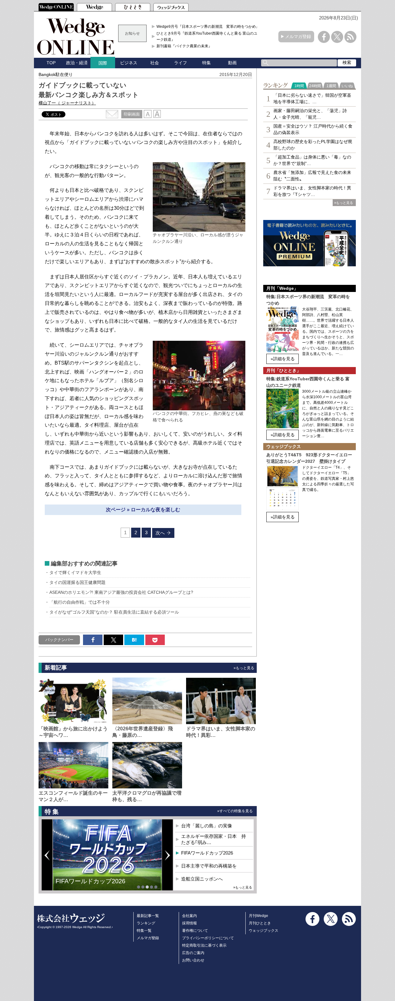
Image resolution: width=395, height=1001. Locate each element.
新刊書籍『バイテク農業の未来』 (184, 46)
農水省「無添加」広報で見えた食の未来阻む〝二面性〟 (312, 175)
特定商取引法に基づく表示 (204, 945)
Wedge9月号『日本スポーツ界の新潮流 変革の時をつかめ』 (208, 26)
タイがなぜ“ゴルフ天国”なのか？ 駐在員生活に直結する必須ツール (114, 612)
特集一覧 (144, 930)
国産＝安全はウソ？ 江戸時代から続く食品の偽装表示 (312, 129)
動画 (232, 62)
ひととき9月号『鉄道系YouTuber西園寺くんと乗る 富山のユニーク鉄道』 (208, 36)
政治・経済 (77, 62)
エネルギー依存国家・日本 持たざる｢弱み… (213, 839)
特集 (206, 62)
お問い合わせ (193, 960)
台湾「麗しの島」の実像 (206, 825)
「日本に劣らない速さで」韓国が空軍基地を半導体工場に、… (312, 98)
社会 (154, 62)
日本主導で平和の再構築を (93, 885)
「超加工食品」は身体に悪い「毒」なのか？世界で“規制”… (312, 160)
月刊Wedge (258, 916)
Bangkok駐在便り (56, 74)
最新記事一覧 (148, 916)
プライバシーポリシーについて (208, 938)
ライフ (180, 62)
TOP (51, 62)
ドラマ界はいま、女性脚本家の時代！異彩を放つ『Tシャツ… (312, 191)
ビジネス (128, 62)
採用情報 (189, 923)
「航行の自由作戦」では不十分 (79, 602)
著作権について (195, 930)
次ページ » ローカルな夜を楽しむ (143, 509)
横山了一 (67, 102)
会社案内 (189, 916)
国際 (102, 63)
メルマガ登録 (298, 36)
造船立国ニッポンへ (202, 878)
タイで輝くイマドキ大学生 (75, 572)
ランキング (146, 923)
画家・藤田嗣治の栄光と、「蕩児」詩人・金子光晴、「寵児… (310, 114)
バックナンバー (59, 639)
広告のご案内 (193, 953)
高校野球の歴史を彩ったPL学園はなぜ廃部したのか (312, 144)
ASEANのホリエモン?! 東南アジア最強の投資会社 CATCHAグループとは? (121, 592)
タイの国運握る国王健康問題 (77, 582)
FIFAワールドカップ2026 (207, 852)
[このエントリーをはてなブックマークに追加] (134, 639)
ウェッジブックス (263, 930)
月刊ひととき (260, 923)
